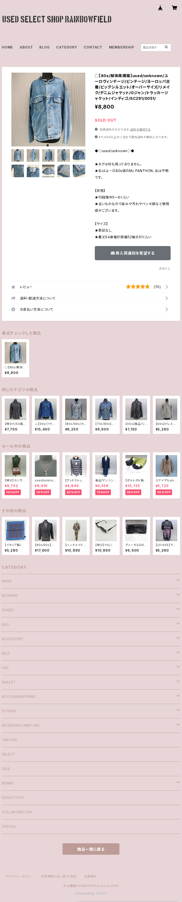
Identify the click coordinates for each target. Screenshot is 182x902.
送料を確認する (140, 129)
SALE (6, 769)
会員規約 (90, 876)
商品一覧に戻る (91, 849)
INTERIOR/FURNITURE (21, 725)
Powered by (86, 893)
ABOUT (26, 47)
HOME (7, 47)
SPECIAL (9, 826)
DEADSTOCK (13, 798)
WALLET (9, 682)
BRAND (8, 783)
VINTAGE (9, 740)
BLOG (44, 47)
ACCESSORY (12, 639)
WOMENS (10, 596)
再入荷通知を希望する (135, 253)
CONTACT (93, 47)
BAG (5, 624)
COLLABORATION (17, 812)
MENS (7, 581)
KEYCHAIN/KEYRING (19, 697)
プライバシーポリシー (20, 876)
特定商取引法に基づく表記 (59, 876)
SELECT (8, 754)
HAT (5, 668)
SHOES (8, 610)
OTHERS (9, 711)
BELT (6, 653)
